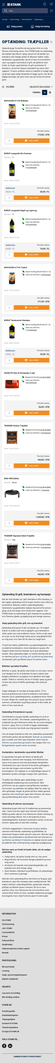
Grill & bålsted (27, 19)
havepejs (36, 828)
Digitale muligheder (10, 979)
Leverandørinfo (8, 932)
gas (43, 699)
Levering (5, 971)
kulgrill (25, 694)
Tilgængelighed (8, 1019)
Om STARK (6, 920)
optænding (48, 656)
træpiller (28, 743)
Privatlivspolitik (8, 1011)
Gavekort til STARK (10, 1023)
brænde (44, 740)
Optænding (38, 19)
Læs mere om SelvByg (11, 993)
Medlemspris (10, 188)
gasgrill (35, 699)
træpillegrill (19, 794)
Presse (5, 936)
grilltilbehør (7, 785)
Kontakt (5, 953)
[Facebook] (4, 1047)
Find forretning (8, 924)
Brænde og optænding (42, 737)
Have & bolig (14, 19)
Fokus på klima (8, 940)
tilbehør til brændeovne (24, 840)
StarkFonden (7, 945)
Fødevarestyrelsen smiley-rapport (16, 949)
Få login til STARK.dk (10, 1031)
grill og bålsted (34, 656)
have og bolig (21, 656)
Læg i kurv (33, 141)
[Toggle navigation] (4, 4)
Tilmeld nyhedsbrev (10, 1027)
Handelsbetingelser (10, 1015)
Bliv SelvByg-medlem (10, 997)
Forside (4, 19)
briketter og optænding (11, 743)
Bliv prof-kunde (8, 967)
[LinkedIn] (10, 1047)
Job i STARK (7, 928)
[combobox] (25, 10)
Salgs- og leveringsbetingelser (14, 975)
